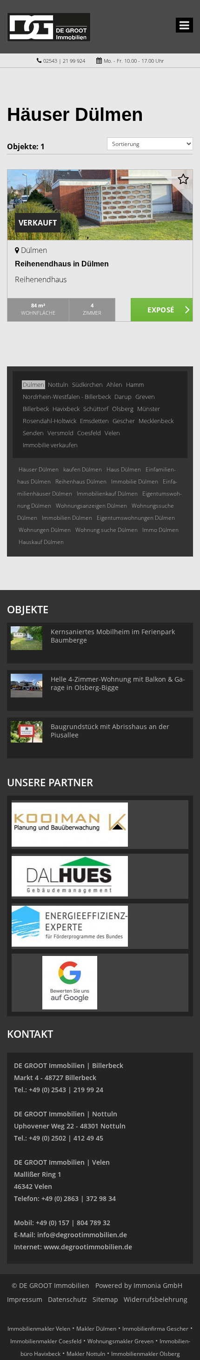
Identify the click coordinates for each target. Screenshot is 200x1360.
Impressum (24, 1299)
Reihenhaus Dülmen (81, 481)
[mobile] (184, 25)
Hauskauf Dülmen (41, 542)
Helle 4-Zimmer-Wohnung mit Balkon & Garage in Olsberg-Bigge (118, 683)
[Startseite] (49, 26)
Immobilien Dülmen (67, 518)
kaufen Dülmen (82, 469)
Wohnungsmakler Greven (120, 1341)
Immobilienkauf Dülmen (107, 494)
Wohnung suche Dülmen (106, 530)
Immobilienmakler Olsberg (145, 1354)
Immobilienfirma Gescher (155, 1329)
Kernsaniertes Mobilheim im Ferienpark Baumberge (113, 635)
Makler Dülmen (96, 1329)
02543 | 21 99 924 (64, 60)
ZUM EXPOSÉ (162, 310)
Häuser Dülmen (39, 469)
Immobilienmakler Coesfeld (45, 1341)
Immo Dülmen (160, 530)
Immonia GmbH (157, 1285)
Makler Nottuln (86, 1354)
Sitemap (105, 1299)
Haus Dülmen (124, 469)
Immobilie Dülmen (134, 481)
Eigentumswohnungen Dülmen (136, 518)
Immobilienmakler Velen (38, 1329)
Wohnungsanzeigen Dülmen (91, 506)
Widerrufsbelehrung (155, 1299)
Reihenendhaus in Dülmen (62, 264)
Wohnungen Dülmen (45, 530)
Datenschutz (67, 1299)
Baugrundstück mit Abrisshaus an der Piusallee (110, 730)
